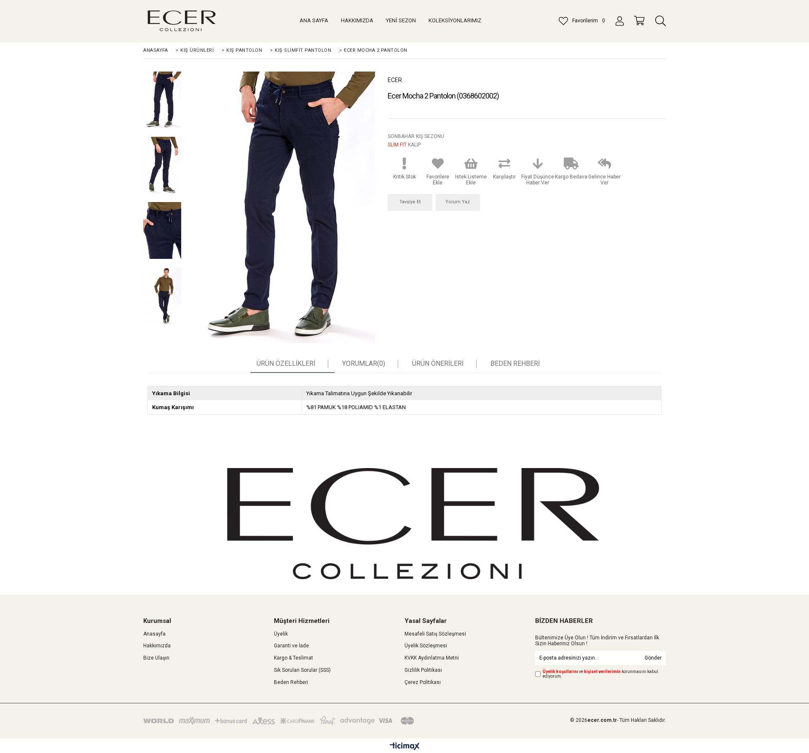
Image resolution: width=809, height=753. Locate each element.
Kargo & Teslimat (293, 658)
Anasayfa (154, 634)
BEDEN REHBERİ (515, 363)
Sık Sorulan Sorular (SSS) (302, 670)
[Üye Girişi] (620, 21)
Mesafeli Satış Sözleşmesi (435, 634)
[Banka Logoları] (280, 721)
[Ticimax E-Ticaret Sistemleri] (405, 746)
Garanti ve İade (291, 646)
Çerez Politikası (422, 682)
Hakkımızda (157, 646)
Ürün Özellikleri (286, 363)
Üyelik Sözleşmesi (425, 646)
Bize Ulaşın (156, 658)
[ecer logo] (413, 523)
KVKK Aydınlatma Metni (431, 658)
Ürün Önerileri (437, 363)
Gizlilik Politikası (423, 670)
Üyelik (281, 634)
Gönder (653, 658)
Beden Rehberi (291, 682)
